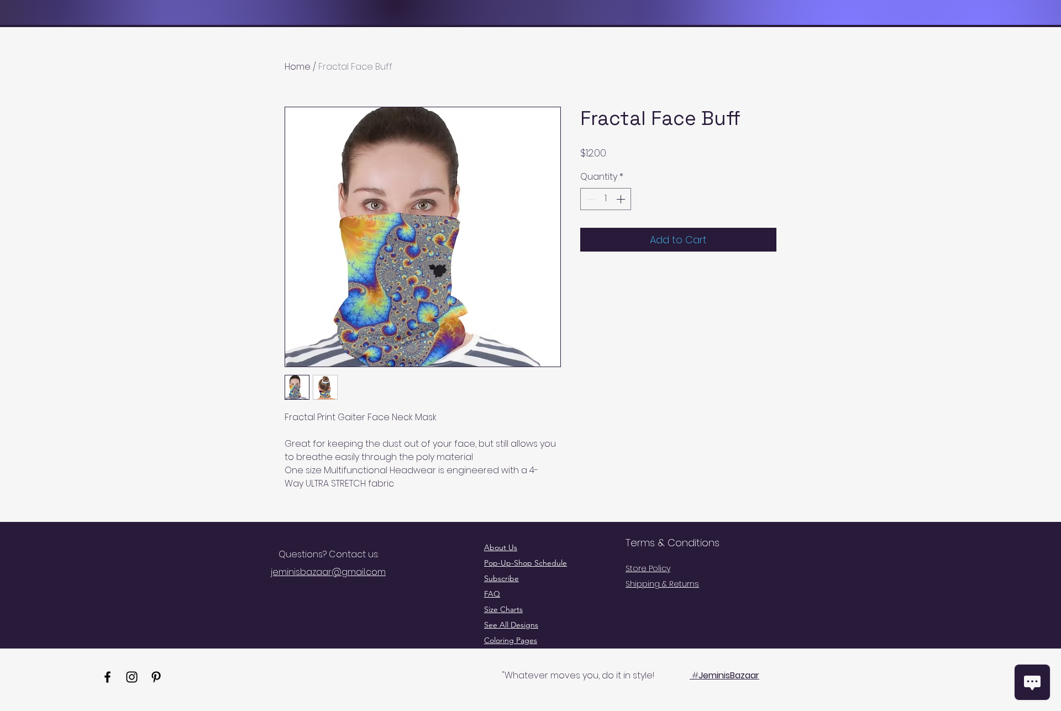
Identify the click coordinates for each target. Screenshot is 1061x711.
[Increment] (621, 199)
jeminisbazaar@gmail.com (328, 572)
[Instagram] (131, 677)
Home (298, 66)
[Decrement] (589, 199)
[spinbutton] (605, 199)
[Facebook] (107, 677)
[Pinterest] (156, 677)
